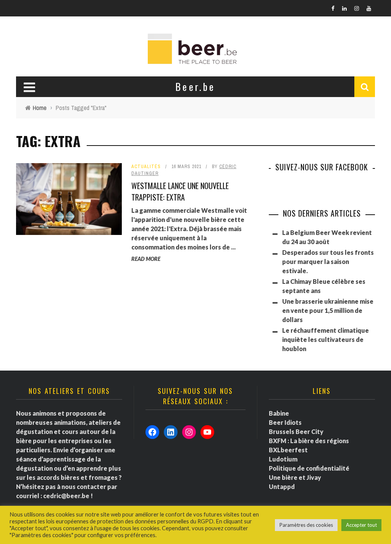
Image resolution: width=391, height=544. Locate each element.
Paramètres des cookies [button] (306, 525)
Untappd (282, 486)
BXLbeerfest (288, 449)
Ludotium (283, 459)
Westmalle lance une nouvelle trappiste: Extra (180, 191)
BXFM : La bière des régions (309, 440)
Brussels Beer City (296, 431)
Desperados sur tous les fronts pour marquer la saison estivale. (328, 261)
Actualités (146, 167)
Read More (145, 259)
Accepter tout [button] (361, 525)
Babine (279, 413)
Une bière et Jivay (295, 477)
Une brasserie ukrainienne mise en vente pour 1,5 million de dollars (327, 310)
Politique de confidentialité (309, 468)
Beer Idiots (285, 422)
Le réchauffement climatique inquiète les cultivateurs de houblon (325, 339)
